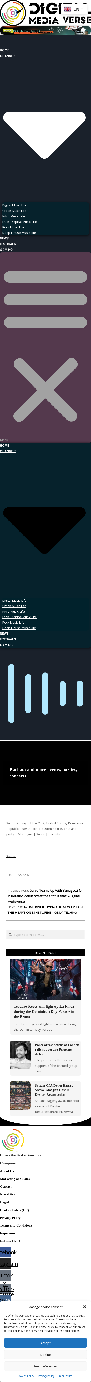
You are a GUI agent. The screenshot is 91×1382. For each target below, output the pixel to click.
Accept (46, 1343)
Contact (5, 1186)
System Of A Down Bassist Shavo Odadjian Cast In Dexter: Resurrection (54, 1090)
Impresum (7, 1233)
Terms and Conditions (16, 1225)
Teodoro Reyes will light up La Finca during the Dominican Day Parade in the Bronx (44, 1011)
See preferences (45, 1366)
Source (11, 856)
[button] (85, 1307)
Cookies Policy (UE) (14, 1210)
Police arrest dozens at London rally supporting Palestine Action (57, 1049)
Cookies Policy (25, 1376)
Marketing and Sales (15, 1179)
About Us (7, 1171)
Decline (45, 1354)
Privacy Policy (46, 1376)
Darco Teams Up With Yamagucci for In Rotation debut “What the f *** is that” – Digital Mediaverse (45, 896)
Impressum (65, 1376)
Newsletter (7, 1194)
